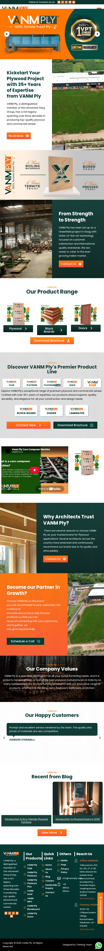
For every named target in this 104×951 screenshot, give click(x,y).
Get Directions (87, 898)
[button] (4, 738)
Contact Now (71, 48)
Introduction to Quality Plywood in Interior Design (26, 821)
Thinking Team (84, 944)
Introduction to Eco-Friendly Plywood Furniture (77, 821)
